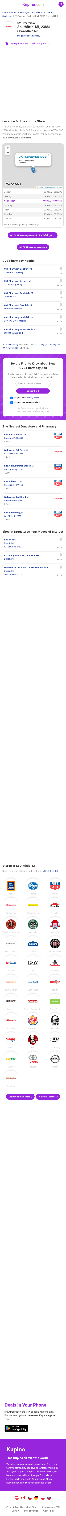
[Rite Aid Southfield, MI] (55, 886)
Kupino (5, 12)
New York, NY (12, 348)
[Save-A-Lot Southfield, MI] (11, 1040)
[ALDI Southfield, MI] (11, 886)
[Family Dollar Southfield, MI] (11, 982)
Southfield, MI (51, 871)
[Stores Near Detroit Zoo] (33, 543)
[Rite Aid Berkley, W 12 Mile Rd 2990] (33, 516)
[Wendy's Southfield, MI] (55, 925)
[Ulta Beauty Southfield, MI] (55, 1040)
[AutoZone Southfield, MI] (11, 1079)
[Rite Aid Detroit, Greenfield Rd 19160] (33, 485)
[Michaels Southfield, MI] (11, 1021)
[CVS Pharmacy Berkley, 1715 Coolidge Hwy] (33, 283)
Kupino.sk (49, 1498)
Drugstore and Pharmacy (28, 36)
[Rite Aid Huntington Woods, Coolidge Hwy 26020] (33, 469)
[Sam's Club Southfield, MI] (33, 982)
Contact (15, 1511)
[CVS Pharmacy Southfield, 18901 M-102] (33, 295)
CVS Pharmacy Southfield (33, 156)
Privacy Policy (33, 398)
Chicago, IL (43, 345)
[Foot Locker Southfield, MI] (55, 963)
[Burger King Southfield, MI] (33, 1021)
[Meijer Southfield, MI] (55, 982)
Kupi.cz (29, 1498)
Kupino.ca (23, 1498)
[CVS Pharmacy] (8, 28)
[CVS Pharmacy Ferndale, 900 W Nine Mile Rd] (33, 307)
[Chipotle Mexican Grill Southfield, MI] (11, 925)
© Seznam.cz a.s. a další (53, 187)
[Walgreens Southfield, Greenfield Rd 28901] (33, 500)
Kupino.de (36, 1498)
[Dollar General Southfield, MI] (33, 905)
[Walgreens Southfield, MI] (11, 905)
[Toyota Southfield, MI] (33, 1059)
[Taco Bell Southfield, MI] (55, 1021)
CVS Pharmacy (11, 345)
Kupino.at (16, 1498)
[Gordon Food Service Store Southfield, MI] (33, 1002)
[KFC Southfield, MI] (33, 1040)
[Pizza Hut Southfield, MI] (55, 905)
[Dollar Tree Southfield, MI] (55, 1002)
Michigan (25, 12)
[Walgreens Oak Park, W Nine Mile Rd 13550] (33, 454)
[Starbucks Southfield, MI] (33, 925)
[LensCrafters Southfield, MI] (11, 944)
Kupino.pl (42, 1498)
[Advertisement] (33, 83)
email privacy (42, 408)
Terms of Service (30, 1511)
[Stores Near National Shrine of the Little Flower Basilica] (33, 571)
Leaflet (40, 187)
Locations (14, 12)
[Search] (61, 4)
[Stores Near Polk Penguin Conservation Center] (33, 557)
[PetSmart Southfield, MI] (11, 963)
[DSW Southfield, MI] (33, 963)
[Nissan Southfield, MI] (55, 1059)
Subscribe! (32, 391)
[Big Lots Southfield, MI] (11, 1002)
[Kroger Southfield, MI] (33, 886)
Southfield (36, 12)
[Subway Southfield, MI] (11, 1059)
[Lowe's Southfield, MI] (33, 944)
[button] (26, 43)
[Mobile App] (16, 1429)
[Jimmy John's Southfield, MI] (55, 944)
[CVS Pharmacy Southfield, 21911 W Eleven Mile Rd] (33, 319)
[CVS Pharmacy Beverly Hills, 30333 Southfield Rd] (33, 331)
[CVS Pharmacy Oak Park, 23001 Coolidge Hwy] (33, 271)
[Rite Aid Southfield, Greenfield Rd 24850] (33, 438)
